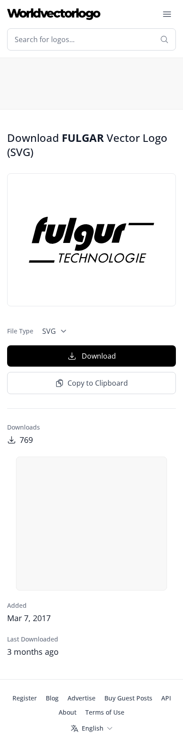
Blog (52, 698)
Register (24, 698)
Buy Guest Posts (128, 698)
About (67, 712)
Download (99, 356)
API (166, 698)
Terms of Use (104, 712)
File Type (20, 331)
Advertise (81, 698)
